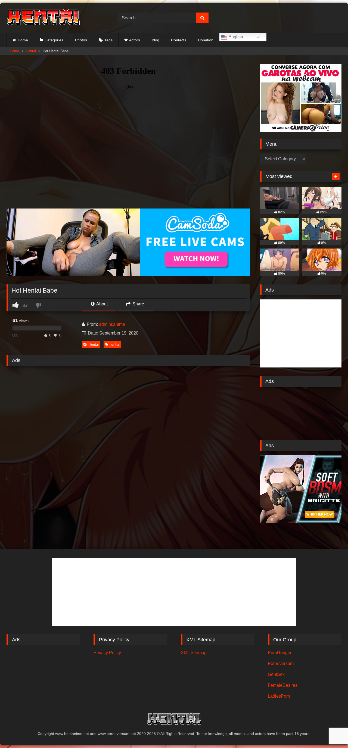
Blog (155, 40)
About (101, 304)
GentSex (276, 674)
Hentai (31, 51)
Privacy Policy (107, 652)
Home (23, 40)
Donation (205, 40)
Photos (81, 40)
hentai (114, 344)
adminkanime (112, 324)
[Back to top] (331, 731)
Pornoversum (281, 663)
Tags (108, 40)
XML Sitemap (194, 652)
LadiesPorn (279, 696)
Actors (134, 40)
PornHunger (279, 652)
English (235, 37)
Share (137, 304)
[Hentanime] (43, 18)
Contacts (178, 40)
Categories (54, 40)
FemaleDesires (282, 685)
